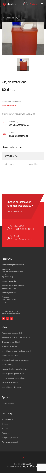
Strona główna (7, 419)
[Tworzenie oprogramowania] (30, 466)
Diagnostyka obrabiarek (11, 342)
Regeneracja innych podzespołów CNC (16, 337)
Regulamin (6, 433)
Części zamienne (8, 403)
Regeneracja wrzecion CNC (12, 333)
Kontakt (5, 428)
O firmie (5, 424)
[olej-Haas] (23, 38)
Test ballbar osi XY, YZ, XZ (11, 387)
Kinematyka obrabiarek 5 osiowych (15, 369)
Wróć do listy (12, 17)
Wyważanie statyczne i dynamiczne (15, 360)
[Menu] (41, 4)
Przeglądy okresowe (9, 346)
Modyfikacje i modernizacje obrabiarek (16, 351)
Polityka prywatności (10, 437)
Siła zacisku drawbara (10, 382)
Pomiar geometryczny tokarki (13, 373)
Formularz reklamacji (10, 442)
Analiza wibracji (7, 364)
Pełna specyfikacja (9, 105)
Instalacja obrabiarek (10, 355)
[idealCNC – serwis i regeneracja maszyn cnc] (10, 4)
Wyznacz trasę (7, 276)
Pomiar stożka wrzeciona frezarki (14, 378)
